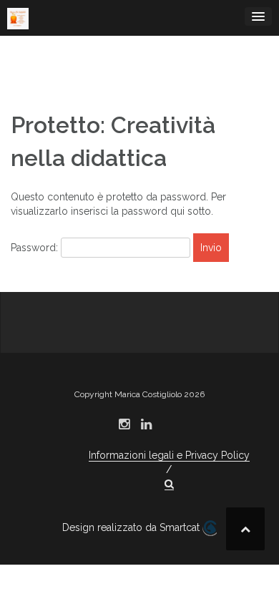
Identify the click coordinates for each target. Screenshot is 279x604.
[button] (169, 484)
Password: (36, 247)
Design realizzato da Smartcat (132, 527)
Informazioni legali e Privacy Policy (169, 455)
